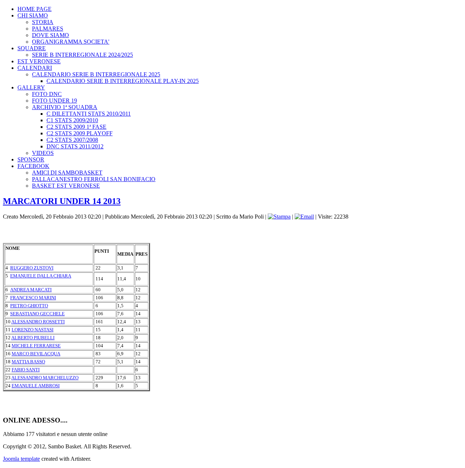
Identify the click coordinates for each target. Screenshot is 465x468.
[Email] (304, 216)
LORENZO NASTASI (32, 329)
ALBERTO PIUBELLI (32, 337)
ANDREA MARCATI (31, 289)
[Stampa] (279, 216)
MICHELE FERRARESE (36, 345)
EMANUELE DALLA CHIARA (40, 276)
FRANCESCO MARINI (33, 297)
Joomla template (21, 459)
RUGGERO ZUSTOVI (31, 268)
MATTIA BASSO (28, 361)
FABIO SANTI (26, 369)
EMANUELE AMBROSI (36, 385)
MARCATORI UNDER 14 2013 (62, 201)
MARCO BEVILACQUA (36, 353)
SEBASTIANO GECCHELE (37, 313)
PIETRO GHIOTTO (29, 305)
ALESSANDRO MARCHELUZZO (44, 377)
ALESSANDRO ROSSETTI (38, 321)
